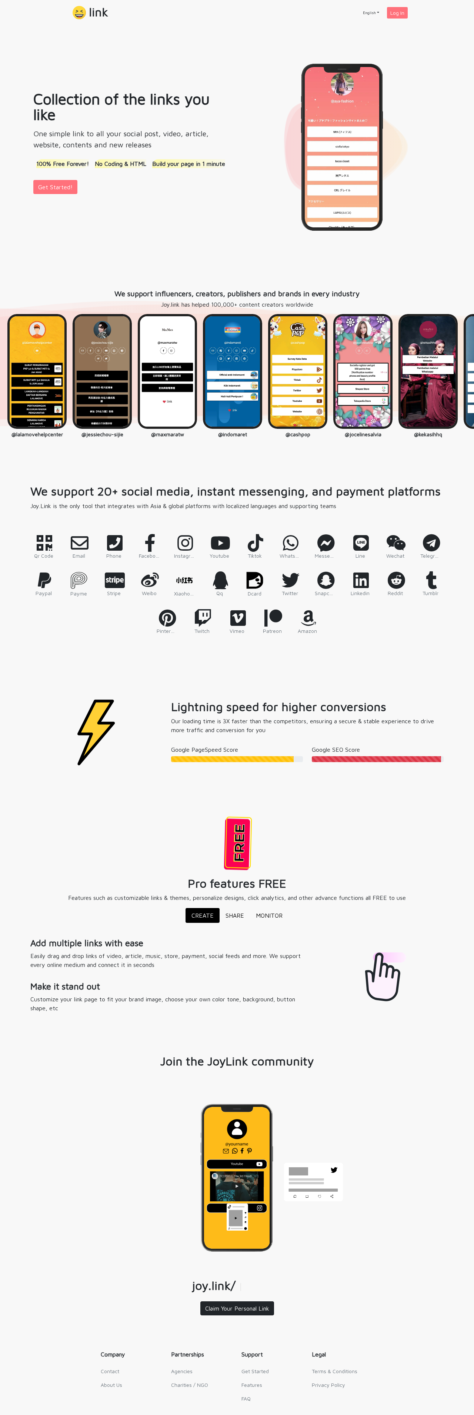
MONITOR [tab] (269, 915)
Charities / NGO (189, 1385)
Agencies (182, 1371)
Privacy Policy (328, 1385)
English (369, 12)
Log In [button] (397, 13)
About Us (111, 1385)
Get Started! (55, 187)
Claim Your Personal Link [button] (237, 1308)
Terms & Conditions (334, 1371)
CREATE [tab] (202, 915)
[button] (90, 12)
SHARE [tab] (235, 915)
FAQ (246, 1398)
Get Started (255, 1371)
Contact (110, 1371)
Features (251, 1385)
